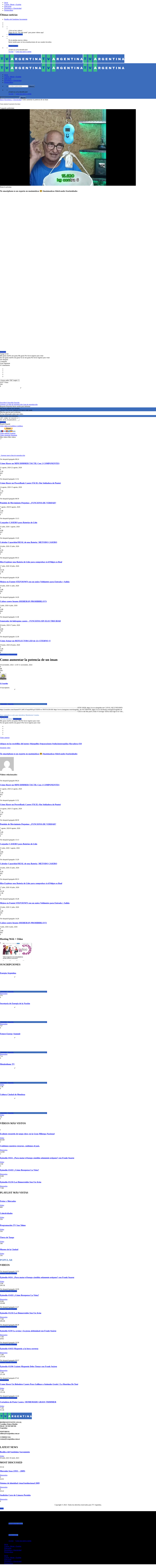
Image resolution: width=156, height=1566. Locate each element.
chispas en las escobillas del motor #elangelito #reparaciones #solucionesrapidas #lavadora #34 (41, 744)
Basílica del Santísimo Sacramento (15, 19)
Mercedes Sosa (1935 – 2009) (12, 1471)
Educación (7, 6)
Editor (2, 1085)
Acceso (10, 52)
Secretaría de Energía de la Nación (15, 1003)
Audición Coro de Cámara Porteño (15, 1495)
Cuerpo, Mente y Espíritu (12, 4)
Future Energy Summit (10, 1034)
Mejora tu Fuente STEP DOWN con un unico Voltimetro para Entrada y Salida (35, 582)
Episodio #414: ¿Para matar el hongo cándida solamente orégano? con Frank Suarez (37, 1158)
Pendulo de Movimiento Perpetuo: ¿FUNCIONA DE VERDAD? (28, 503)
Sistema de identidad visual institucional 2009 (20, 1483)
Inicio (6, 3)
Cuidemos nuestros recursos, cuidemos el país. (20, 1146)
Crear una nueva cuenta (23, 52)
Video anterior (5, 738)
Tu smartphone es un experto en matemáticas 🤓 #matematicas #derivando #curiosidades (38, 754)
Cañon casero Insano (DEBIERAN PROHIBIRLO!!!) (23, 601)
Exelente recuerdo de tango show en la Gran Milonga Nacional (27, 1134)
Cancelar (3, 352)
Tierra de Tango (7, 1237)
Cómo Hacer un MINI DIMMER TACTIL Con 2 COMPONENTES (29, 463)
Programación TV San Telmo (13, 1225)
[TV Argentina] (62, 62)
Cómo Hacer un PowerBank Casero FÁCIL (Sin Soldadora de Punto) (30, 483)
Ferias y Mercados (8, 1201)
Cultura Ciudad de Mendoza (12, 1094)
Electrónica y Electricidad (12, 8)
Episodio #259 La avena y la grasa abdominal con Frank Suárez (28, 1331)
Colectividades (6, 1213)
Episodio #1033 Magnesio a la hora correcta (19, 1348)
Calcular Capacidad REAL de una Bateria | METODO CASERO (28, 542)
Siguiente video (5, 748)
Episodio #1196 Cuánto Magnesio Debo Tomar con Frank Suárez (28, 1366)
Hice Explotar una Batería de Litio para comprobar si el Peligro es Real (31, 562)
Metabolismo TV (7, 1064)
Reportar (3, 422)
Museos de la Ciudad (9, 1249)
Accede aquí (17, 719)
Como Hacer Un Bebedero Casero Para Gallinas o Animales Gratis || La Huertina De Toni (39, 1384)
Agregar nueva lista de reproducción (12, 455)
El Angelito (4, 683)
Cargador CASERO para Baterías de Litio (18, 522)
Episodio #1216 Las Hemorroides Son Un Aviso (20, 1182)
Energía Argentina (8, 973)
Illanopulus (3, 993)
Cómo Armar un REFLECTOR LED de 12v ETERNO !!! (25, 641)
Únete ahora (4, 717)
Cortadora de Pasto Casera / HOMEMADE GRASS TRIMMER (28, 1402)
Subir (2, 1508)
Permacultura (8, 10)
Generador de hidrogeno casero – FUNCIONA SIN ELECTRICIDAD (30, 621)
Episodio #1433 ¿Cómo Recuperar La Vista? (19, 1170)
